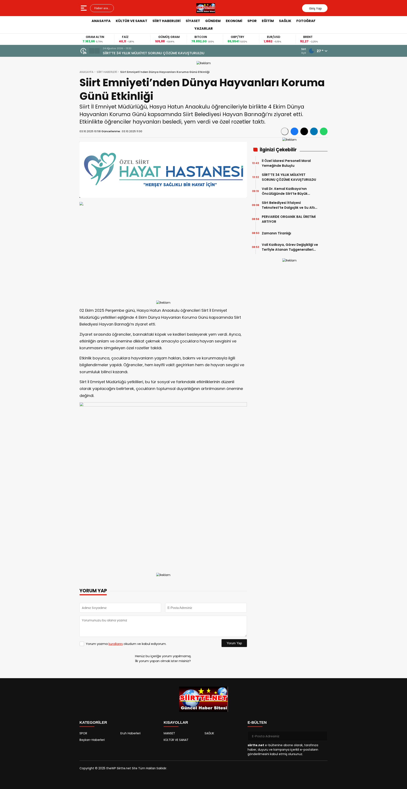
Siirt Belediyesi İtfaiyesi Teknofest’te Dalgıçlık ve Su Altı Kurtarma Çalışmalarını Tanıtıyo (289, 205)
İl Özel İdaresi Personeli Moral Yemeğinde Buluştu (286, 163)
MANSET (169, 733)
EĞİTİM (268, 20)
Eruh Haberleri (130, 733)
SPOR (252, 20)
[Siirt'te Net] (205, 8)
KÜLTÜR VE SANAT (131, 20)
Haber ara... (101, 8)
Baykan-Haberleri (92, 740)
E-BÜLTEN (257, 722)
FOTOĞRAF (305, 20)
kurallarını (116, 643)
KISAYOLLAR (176, 722)
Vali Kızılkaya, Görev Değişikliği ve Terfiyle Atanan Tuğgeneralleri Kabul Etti (290, 247)
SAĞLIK (285, 20)
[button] (91, 51)
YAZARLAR (203, 28)
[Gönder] (323, 736)
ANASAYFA (101, 20)
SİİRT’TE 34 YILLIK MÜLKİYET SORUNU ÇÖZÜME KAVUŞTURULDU (289, 177)
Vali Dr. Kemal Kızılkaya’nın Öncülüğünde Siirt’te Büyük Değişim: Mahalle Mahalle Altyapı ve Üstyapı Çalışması (216, 53)
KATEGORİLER (93, 722)
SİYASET (193, 20)
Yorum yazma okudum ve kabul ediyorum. (126, 643)
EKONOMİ (234, 20)
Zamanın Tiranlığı (276, 233)
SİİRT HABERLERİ (166, 20)
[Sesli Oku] (285, 131)
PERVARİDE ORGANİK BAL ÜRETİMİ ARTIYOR (289, 219)
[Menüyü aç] (84, 8)
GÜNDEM (213, 20)
